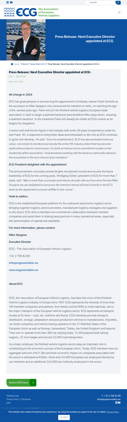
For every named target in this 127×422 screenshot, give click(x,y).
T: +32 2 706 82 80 (111, 396)
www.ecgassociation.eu (23, 270)
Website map (12, 396)
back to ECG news (18, 383)
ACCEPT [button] (64, 417)
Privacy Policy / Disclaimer (18, 399)
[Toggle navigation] (119, 12)
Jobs (8, 403)
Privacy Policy (113, 412)
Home (16, 64)
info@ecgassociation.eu (23, 263)
